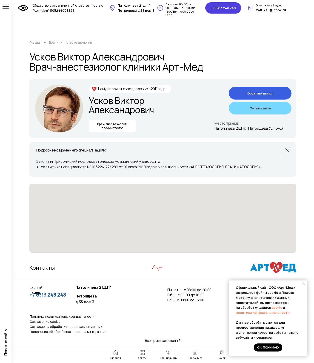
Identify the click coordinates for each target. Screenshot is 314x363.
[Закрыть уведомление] (303, 284)
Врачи (53, 42)
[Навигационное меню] (6, 7)
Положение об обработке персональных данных (68, 331)
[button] (260, 93)
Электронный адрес (269, 5)
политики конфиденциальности (263, 312)
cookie (277, 307)
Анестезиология (79, 42)
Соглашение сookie (45, 321)
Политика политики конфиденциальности (62, 316)
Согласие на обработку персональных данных (66, 326)
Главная (35, 42)
